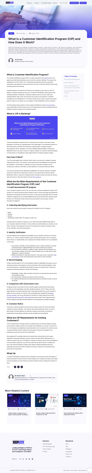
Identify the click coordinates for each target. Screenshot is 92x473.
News (67, 444)
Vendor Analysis (47, 449)
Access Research (74, 2)
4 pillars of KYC (48, 78)
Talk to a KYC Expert (64, 2)
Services (36, 3)
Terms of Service (74, 470)
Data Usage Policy (82, 470)
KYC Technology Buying (49, 446)
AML (11, 33)
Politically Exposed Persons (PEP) (15, 297)
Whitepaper (68, 449)
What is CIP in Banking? (68, 82)
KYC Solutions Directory (46, 3)
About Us (55, 3)
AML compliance (37, 177)
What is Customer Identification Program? (72, 79)
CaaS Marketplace (47, 444)
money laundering (50, 105)
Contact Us (68, 456)
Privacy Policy (66, 470)
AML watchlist (28, 297)
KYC (38, 395)
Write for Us (83, 2)
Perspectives (69, 451)
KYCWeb (45, 451)
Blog (10, 395)
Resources (29, 3)
